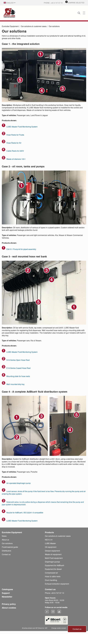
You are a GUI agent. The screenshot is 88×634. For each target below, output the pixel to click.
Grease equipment (52, 550)
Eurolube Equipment (10, 26)
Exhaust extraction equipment (57, 583)
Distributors (6, 550)
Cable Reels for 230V (15, 151)
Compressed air (51, 572)
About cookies (9, 607)
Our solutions (54, 26)
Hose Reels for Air (13, 143)
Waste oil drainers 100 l (15, 159)
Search (79, 13)
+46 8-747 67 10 (57, 3)
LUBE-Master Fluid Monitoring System (21, 126)
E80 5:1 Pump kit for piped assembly (21, 249)
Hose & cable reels (52, 576)
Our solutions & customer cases (34, 26)
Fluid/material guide (10, 547)
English (10, 2)
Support (6, 593)
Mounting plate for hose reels (18, 376)
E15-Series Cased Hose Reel (18, 368)
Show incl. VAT (42, 628)
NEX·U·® (48, 539)
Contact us (77, 629)
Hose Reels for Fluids (15, 134)
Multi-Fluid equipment (54, 558)
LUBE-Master (50, 543)
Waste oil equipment (53, 554)
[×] (84, 13)
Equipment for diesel (53, 569)
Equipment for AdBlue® (54, 565)
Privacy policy (9, 604)
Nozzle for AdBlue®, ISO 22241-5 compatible (24, 512)
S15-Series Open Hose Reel (18, 360)
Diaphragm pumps (52, 561)
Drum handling (51, 580)
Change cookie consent (58, 628)
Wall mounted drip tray (15, 384)
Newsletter (7, 596)
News (4, 536)
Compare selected (76, 3)
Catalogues (7, 589)
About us (5, 539)
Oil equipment (50, 547)
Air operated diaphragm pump (18, 483)
